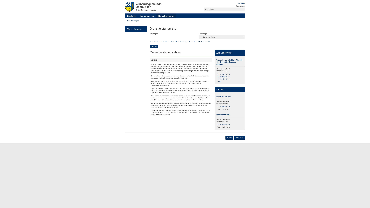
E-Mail (218, 81)
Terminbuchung (147, 15)
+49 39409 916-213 (223, 107)
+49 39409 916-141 (223, 79)
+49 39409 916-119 (223, 74)
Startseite (131, 15)
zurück (229, 138)
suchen (154, 46)
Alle (208, 42)
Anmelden (241, 3)
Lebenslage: (203, 34)
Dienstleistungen (166, 15)
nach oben (239, 138)
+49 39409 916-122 (223, 76)
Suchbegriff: (154, 34)
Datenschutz (240, 6)
